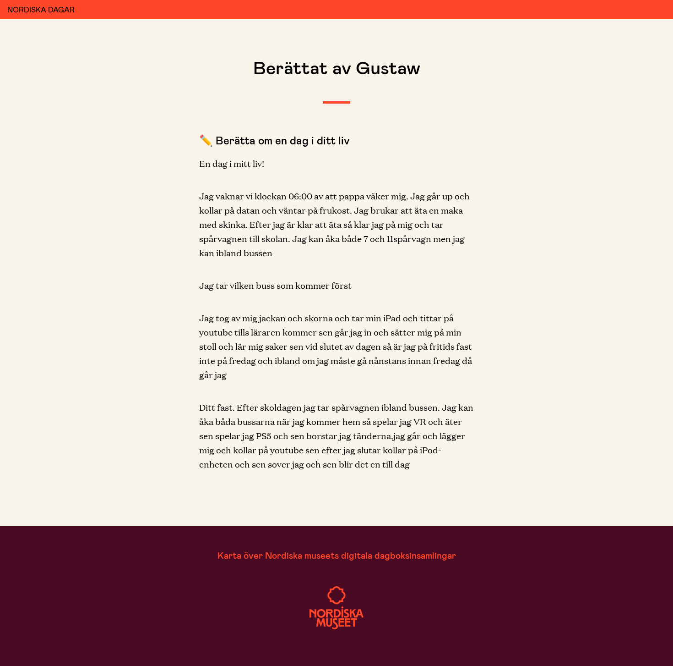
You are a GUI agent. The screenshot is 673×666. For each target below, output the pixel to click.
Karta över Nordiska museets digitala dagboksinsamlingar (336, 555)
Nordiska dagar (41, 9)
